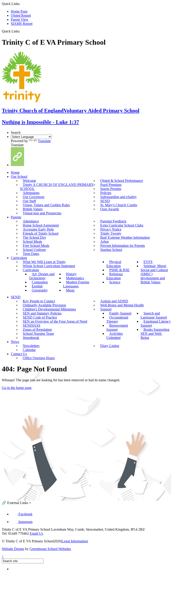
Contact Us (19, 354)
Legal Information (74, 541)
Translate (44, 141)
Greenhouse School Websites (50, 549)
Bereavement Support (117, 327)
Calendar (29, 350)
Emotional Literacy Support (156, 323)
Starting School (111, 250)
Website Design (13, 549)
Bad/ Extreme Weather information (125, 237)
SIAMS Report (21, 23)
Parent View (19, 19)
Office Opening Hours (39, 358)
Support (106, 309)
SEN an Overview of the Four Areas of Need (55, 321)
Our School (19, 176)
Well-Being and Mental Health (122, 305)
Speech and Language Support (154, 315)
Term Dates (31, 254)
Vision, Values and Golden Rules (46, 205)
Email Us (36, 533)
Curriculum (19, 258)
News (15, 342)
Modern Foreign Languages (76, 284)
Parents (16, 217)
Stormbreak (31, 338)
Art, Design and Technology (42, 276)
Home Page (19, 11)
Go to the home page (17, 388)
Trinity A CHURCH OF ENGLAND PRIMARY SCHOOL (57, 187)
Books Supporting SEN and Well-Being (155, 334)
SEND (15, 297)
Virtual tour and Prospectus (42, 213)
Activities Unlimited (114, 336)
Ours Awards (109, 209)
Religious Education (114, 276)
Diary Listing (109, 346)
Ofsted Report (21, 15)
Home (15, 172)
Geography (40, 290)
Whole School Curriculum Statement (49, 266)
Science (114, 282)
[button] (21, 31)
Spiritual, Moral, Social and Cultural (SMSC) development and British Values (154, 274)
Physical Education (113, 264)
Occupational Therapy (117, 319)
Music (70, 290)
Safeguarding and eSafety (118, 197)
